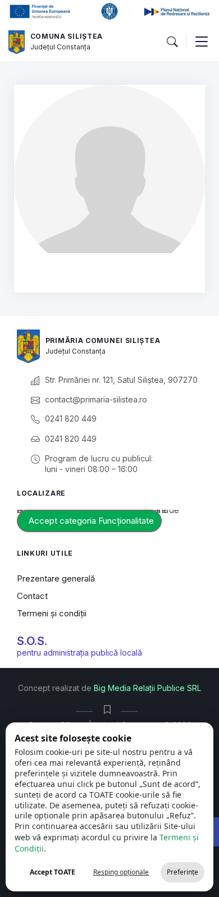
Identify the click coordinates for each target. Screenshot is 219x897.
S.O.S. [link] (32, 641)
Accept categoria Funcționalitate (91, 520)
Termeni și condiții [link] (51, 613)
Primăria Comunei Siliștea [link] (103, 340)
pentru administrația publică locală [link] (79, 652)
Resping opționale (121, 872)
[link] (16, 42)
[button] (172, 42)
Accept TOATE (52, 872)
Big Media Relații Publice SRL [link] (147, 688)
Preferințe (182, 872)
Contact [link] (32, 596)
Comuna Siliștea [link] (66, 36)
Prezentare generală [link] (56, 578)
